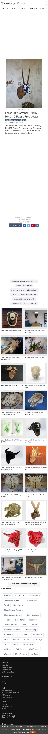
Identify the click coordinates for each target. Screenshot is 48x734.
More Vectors (21, 654)
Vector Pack (28, 644)
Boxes (42, 8)
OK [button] (33, 732)
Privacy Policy (6, 707)
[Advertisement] (24, 35)
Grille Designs (33, 615)
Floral (6, 605)
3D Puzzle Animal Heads (24, 217)
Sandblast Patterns (12, 629)
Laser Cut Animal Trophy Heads (24, 294)
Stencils (16, 639)
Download (17, 225)
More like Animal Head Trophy (24, 583)
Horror (7, 620)
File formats (22, 8)
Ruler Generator (8, 697)
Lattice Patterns (10, 624)
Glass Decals (18, 605)
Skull (6, 639)
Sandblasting (30, 629)
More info (19, 123)
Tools (13, 8)
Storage (38, 639)
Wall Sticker (34, 649)
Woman (7, 654)
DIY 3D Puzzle (31, 600)
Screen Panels (10, 634)
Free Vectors (6, 670)
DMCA (4, 709)
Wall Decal (20, 649)
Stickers (27, 639)
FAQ (3, 681)
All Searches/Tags (8, 672)
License (4, 704)
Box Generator (7, 690)
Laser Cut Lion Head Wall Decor (11, 330)
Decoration (35, 595)
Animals (7, 595)
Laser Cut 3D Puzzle (24, 286)
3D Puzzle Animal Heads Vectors (24, 281)
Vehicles (7, 649)
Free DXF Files (7, 667)
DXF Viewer (6, 695)
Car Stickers (20, 595)
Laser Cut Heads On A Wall (24, 299)
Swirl (6, 644)
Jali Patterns (20, 620)
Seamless (24, 634)
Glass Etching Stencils (13, 615)
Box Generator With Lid (10, 693)
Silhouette (37, 634)
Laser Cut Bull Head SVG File (34, 577)
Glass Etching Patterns (13, 610)
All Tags (34, 654)
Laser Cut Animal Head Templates (24, 290)
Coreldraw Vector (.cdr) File (16, 120)
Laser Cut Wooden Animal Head (24, 303)
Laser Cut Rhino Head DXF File (34, 357)
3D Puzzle (33, 8)
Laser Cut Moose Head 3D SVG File (12, 385)
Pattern (34, 624)
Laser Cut (5, 8)
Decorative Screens (12, 600)
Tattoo (15, 644)
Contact (4, 683)
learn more (25, 732)
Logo (24, 624)
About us (5, 679)
